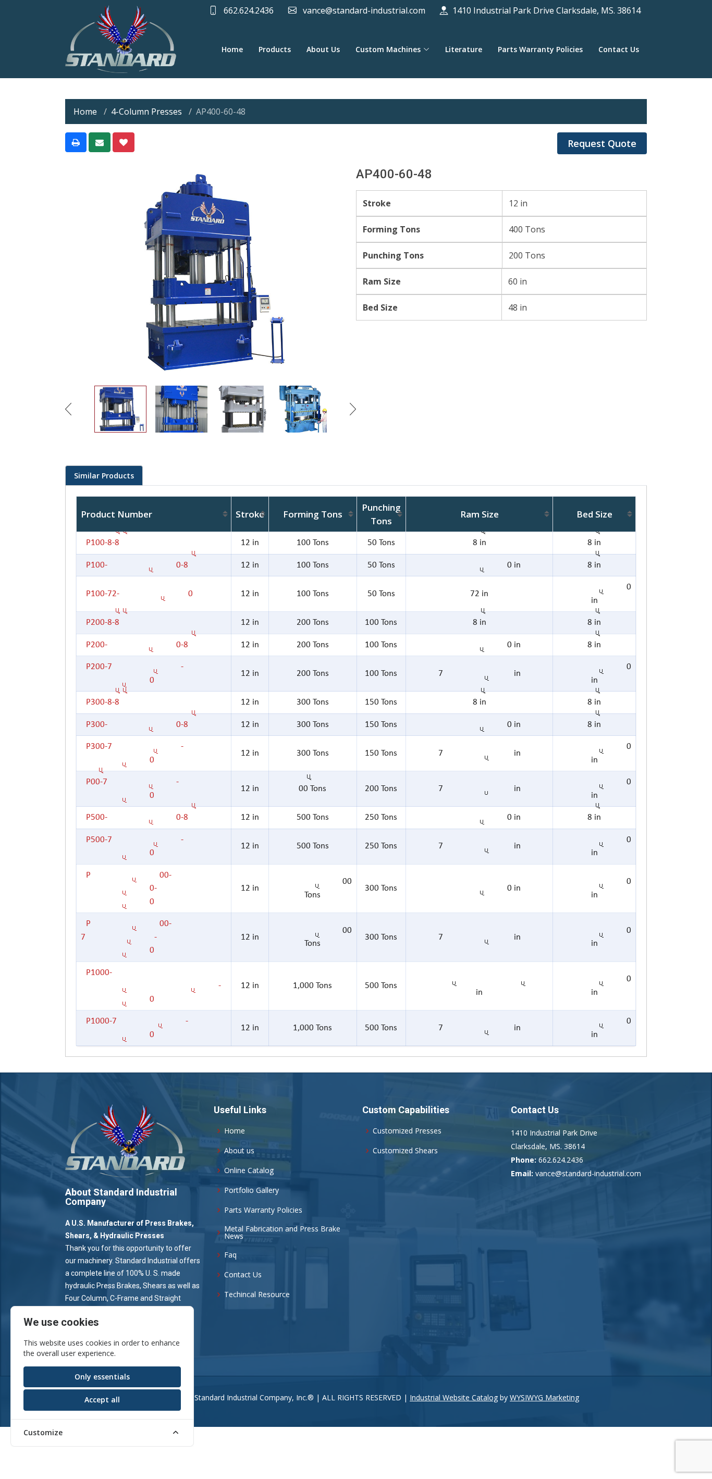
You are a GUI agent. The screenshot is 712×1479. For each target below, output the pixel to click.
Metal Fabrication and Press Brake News (282, 1232)
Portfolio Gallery (251, 1190)
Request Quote (602, 143)
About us (239, 1150)
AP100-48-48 (100, 542)
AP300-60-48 (134, 724)
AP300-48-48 (100, 702)
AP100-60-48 (134, 565)
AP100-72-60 (137, 593)
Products (275, 49)
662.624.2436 (248, 10)
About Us (323, 49)
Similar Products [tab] (104, 475)
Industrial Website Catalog (454, 1397)
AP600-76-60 (126, 937)
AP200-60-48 (134, 644)
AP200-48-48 (100, 622)
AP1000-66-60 (151, 986)
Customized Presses (407, 1131)
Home (232, 49)
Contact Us (618, 49)
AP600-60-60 (126, 888)
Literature (463, 49)
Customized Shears (405, 1150)
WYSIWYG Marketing (544, 1397)
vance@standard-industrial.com (363, 10)
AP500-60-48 (134, 817)
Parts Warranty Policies (540, 49)
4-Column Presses (146, 111)
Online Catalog (249, 1170)
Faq (230, 1255)
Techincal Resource (257, 1294)
